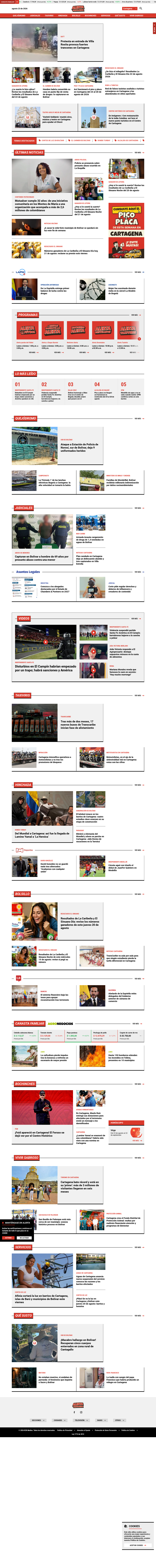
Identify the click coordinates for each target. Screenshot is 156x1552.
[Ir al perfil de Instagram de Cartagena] (81, 1412)
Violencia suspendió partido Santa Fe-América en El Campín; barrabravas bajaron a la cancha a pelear (51, 397)
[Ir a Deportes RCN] (24, 850)
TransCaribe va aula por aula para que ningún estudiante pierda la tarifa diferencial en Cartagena (122, 958)
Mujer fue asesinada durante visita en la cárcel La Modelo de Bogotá (122, 291)
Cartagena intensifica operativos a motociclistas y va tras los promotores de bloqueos (55, 760)
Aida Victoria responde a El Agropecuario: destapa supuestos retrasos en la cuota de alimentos (124, 653)
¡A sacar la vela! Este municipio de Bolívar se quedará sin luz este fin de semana (71, 229)
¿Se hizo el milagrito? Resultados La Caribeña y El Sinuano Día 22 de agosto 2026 (123, 74)
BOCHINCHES (90, 15)
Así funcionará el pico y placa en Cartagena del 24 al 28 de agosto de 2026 (88, 92)
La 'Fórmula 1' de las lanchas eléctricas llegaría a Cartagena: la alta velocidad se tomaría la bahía (55, 482)
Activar (8, 1238)
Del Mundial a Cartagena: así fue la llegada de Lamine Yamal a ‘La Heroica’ (42, 835)
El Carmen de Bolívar (80, 140)
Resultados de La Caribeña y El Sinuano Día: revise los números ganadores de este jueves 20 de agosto (80, 923)
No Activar (24, 1238)
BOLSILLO (76, 15)
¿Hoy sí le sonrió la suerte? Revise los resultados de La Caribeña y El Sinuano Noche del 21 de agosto (88, 210)
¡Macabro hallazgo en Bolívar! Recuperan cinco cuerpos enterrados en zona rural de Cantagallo (78, 1344)
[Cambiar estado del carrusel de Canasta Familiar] (17, 2)
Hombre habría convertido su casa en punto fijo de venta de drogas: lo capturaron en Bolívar (56, 93)
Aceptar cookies (136, 1545)
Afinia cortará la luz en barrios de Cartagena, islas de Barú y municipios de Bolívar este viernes (41, 1299)
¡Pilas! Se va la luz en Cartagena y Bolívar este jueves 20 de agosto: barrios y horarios (90, 1302)
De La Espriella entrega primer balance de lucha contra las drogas (55, 291)
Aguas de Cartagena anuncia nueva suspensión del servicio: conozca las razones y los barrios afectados (90, 1280)
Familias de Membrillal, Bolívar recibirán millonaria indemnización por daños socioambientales (122, 482)
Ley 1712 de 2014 (78, 1434)
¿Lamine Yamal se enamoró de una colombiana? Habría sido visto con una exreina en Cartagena (90, 1139)
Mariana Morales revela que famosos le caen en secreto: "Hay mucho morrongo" (123, 672)
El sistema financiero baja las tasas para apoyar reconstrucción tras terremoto (55, 997)
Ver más (138, 153)
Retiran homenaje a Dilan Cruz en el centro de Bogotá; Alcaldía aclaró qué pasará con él (77, 396)
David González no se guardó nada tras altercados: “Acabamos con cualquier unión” (54, 868)
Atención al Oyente (83, 1430)
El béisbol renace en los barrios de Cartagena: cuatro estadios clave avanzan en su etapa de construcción (90, 818)
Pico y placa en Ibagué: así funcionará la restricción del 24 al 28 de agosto (104, 396)
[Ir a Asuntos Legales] (28, 572)
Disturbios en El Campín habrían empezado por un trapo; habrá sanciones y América (45, 668)
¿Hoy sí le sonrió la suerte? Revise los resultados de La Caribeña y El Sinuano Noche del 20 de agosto (126, 188)
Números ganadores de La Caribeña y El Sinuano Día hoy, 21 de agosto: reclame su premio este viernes (71, 252)
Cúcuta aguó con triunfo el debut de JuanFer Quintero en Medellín (122, 868)
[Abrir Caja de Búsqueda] (141, 8)
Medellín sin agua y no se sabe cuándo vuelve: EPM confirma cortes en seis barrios (131, 396)
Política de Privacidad (64, 1430)
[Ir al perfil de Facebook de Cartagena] (74, 1412)
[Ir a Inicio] (78, 8)
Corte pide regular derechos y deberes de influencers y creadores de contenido (122, 589)
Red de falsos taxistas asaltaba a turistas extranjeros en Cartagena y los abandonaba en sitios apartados (124, 91)
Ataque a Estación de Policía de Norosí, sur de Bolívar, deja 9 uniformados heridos (79, 447)
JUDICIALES (35, 15)
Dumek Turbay (104, 140)
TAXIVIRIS (49, 15)
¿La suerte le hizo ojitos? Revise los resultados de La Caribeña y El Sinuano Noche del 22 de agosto (25, 93)
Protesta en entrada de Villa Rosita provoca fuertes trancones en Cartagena (77, 44)
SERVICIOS (105, 15)
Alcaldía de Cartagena (128, 140)
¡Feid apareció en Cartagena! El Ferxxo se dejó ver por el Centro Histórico (39, 1134)
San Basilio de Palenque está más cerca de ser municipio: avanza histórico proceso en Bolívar (55, 1222)
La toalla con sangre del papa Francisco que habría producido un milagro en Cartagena (122, 1380)
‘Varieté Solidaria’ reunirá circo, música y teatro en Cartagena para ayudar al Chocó (57, 119)
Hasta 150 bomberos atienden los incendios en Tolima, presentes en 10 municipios (122, 1058)
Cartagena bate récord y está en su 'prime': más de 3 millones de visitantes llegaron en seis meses (80, 1187)
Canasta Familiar (7, 2)
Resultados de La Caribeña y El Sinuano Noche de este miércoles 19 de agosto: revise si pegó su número (54, 958)
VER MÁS (32, 352)
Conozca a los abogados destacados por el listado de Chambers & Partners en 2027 (55, 589)
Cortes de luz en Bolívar (53, 140)
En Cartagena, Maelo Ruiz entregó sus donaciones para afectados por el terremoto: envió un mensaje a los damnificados (89, 1118)
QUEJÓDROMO (19, 15)
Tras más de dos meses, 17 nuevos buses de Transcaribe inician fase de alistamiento (78, 724)
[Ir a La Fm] (20, 272)
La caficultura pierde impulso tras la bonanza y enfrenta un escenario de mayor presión (54, 1058)
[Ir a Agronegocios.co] (60, 1024)
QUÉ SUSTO (120, 15)
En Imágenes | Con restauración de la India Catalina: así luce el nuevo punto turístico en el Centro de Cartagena (125, 119)
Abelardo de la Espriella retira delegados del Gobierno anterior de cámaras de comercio (122, 997)
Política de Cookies (137, 1540)
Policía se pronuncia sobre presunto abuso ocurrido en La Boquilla (87, 165)
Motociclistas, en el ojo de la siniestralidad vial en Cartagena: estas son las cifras (121, 760)
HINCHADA (62, 15)
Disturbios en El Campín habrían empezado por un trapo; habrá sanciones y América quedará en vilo (25, 396)
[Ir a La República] (18, 978)
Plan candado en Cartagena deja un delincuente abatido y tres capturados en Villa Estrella (90, 560)
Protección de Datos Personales (106, 1430)
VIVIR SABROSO (136, 15)
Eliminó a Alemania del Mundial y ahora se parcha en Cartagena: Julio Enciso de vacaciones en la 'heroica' (90, 838)
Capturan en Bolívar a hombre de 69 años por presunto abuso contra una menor (41, 558)
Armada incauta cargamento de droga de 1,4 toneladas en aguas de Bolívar (90, 540)
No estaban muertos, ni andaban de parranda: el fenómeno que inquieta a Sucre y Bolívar (55, 1380)
